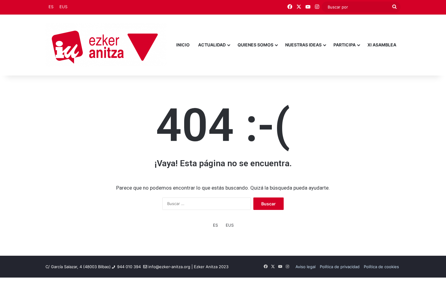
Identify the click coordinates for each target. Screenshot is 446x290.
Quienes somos (255, 44)
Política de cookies (381, 266)
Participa (344, 44)
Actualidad (212, 44)
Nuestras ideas (303, 44)
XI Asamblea (381, 44)
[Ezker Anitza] (106, 44)
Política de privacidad (340, 266)
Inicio (183, 44)
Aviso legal (306, 266)
